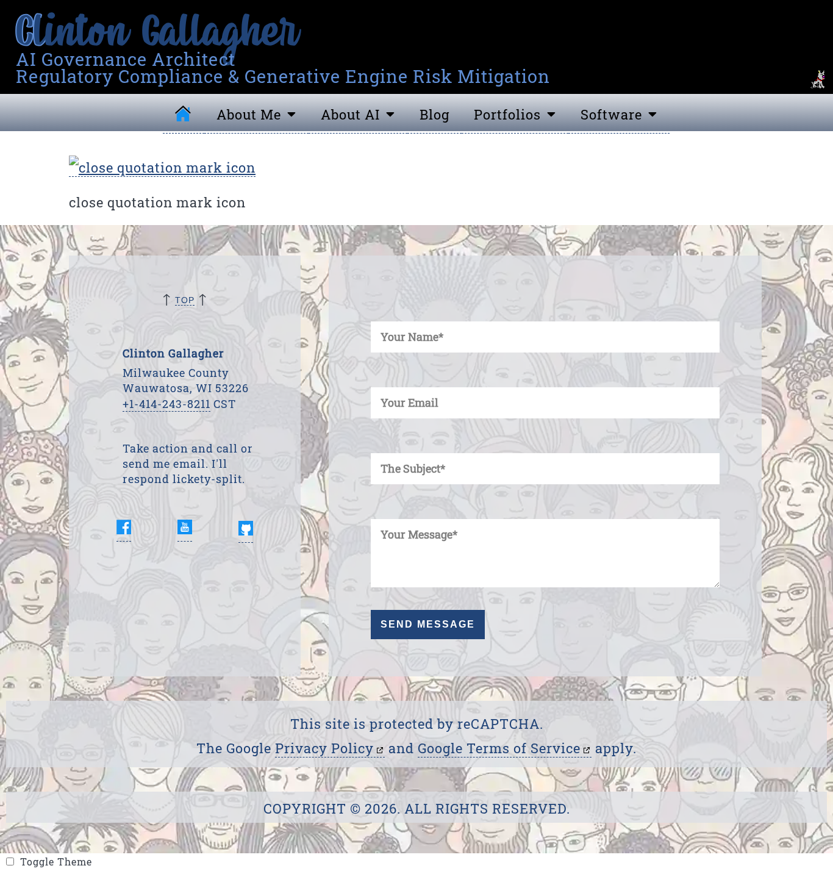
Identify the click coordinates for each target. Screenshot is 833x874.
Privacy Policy (324, 748)
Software (611, 114)
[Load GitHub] (245, 529)
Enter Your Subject (379, 441)
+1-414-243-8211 (166, 403)
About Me (248, 114)
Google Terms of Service (499, 748)
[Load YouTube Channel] (184, 529)
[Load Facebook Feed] (123, 529)
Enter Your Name (378, 309)
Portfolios (507, 114)
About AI (350, 114)
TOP (185, 300)
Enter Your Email (378, 375)
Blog (434, 114)
